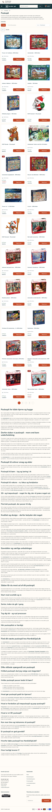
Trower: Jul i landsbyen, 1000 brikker (10, 53)
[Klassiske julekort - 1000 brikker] (13, 287)
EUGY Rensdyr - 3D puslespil (8, 144)
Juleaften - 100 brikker (33, 83)
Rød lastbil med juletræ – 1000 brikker (36, 237)
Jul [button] (2, 29)
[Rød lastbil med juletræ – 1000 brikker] (39, 226)
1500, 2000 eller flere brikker (17, 490)
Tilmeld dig (46, 800)
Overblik (28, 785)
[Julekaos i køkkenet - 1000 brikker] (13, 72)
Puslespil (6, 10)
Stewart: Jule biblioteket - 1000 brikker (36, 174)
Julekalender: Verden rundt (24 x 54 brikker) (37, 144)
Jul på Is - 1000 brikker (33, 206)
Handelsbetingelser (31, 779)
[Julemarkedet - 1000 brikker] (39, 42)
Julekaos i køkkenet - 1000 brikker (9, 83)
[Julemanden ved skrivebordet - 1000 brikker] (39, 287)
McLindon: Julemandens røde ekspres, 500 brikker (13, 358)
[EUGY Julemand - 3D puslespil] (39, 103)
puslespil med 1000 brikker (43, 488)
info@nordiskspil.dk (5, 787)
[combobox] (29, 6)
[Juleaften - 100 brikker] (39, 72)
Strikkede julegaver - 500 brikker (9, 113)
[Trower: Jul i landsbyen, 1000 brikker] (13, 42)
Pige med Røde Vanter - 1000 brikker (36, 389)
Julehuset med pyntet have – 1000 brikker (11, 267)
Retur (28, 774)
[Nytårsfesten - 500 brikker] (39, 317)
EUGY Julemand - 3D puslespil (34, 113)
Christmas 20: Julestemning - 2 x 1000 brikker (12, 328)
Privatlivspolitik (30, 781)
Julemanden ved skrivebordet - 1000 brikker (37, 297)
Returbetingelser (30, 776)
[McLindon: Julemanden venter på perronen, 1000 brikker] (39, 348)
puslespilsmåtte (39, 599)
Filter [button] (4, 25)
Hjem (2, 10)
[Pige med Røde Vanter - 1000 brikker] (39, 378)
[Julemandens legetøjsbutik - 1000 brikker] (13, 164)
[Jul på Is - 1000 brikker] (39, 195)
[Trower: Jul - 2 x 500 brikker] (13, 195)
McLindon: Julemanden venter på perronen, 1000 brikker (38, 359)
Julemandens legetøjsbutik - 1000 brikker (11, 174)
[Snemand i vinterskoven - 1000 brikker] (39, 256)
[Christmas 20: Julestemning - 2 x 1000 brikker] (13, 317)
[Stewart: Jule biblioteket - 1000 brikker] (39, 164)
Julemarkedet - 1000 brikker (34, 53)
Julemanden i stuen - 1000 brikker (9, 389)
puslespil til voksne (38, 487)
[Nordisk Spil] (10, 6)
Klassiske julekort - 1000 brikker (9, 297)
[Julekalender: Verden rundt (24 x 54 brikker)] (39, 133)
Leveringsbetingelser (31, 783)
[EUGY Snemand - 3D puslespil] (13, 226)
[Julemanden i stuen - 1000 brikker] (13, 378)
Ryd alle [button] (7, 29)
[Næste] (32, 403)
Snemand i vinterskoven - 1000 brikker (36, 267)
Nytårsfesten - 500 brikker (33, 328)
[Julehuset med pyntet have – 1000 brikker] (13, 256)
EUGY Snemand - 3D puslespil (8, 237)
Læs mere (3, 21)
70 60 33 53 (3, 785)
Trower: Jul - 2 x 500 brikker (8, 206)
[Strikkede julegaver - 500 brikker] (13, 103)
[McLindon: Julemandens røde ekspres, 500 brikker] (13, 348)
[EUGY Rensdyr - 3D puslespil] (13, 133)
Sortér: (38, 25)
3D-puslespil (32, 496)
